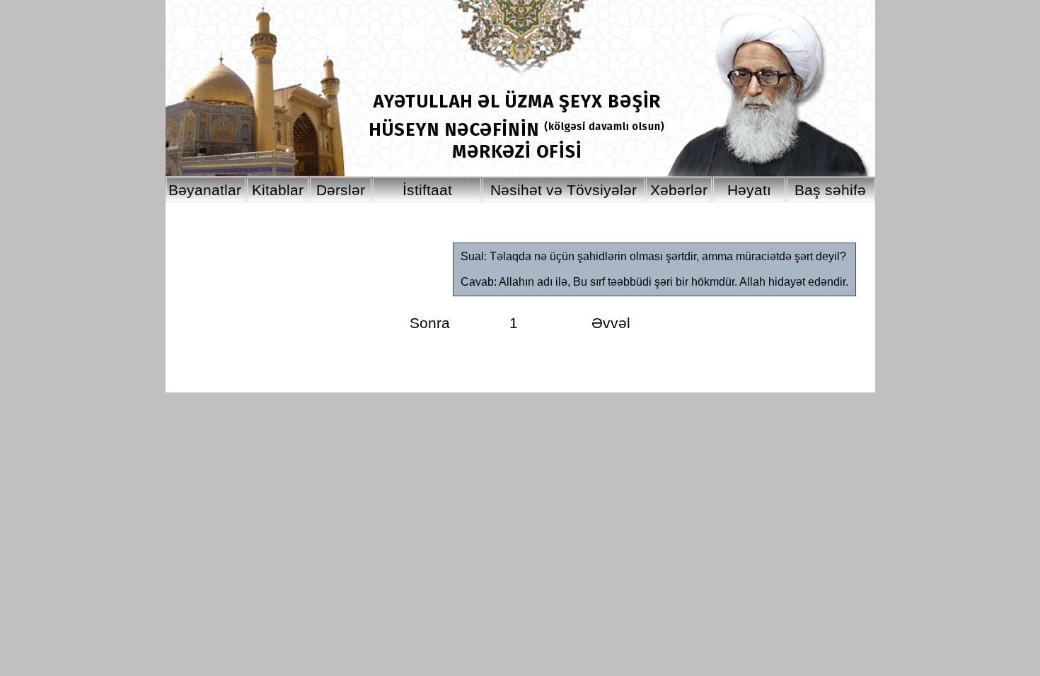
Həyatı (749, 190)
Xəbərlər (678, 190)
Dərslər (340, 190)
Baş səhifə (830, 190)
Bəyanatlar (204, 190)
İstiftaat (427, 190)
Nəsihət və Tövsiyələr (563, 190)
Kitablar (278, 190)
